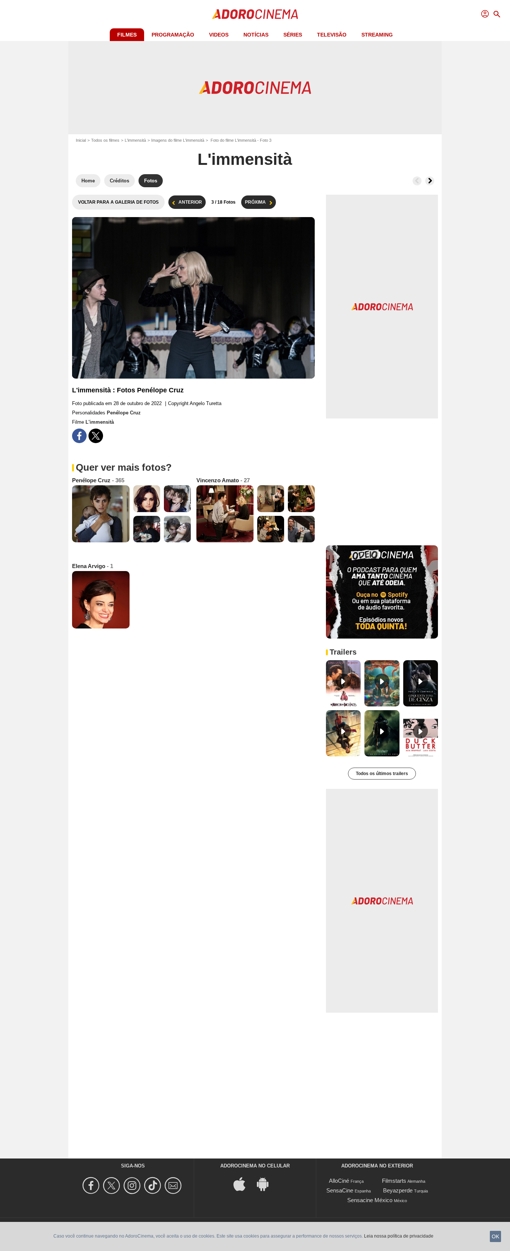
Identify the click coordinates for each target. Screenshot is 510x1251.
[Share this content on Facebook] (79, 436)
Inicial (81, 140)
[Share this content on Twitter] (95, 436)
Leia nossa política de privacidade (398, 1236)
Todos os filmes (105, 140)
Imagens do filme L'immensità (177, 140)
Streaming (377, 35)
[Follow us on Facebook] (92, 1185)
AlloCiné (339, 1181)
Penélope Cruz (124, 413)
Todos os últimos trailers (382, 773)
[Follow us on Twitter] (112, 1185)
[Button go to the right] (429, 180)
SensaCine (339, 1190)
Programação (173, 35)
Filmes (127, 35)
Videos (218, 35)
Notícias (255, 35)
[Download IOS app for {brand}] (243, 1184)
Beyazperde (398, 1190)
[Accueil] (255, 14)
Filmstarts (394, 1181)
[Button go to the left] (417, 180)
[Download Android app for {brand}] (266, 1184)
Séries (292, 35)
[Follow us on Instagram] (133, 1185)
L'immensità (135, 140)
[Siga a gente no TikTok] (153, 1185)
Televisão (331, 35)
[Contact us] (174, 1185)
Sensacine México (369, 1200)
